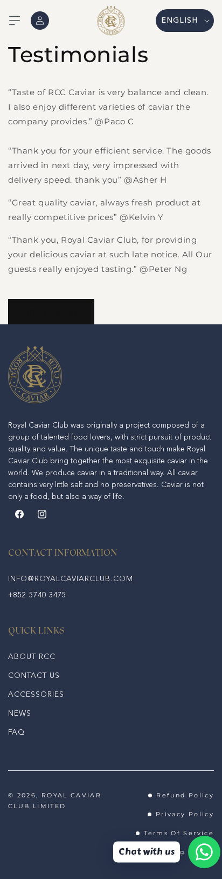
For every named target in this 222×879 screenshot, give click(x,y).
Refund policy (185, 795)
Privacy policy (185, 814)
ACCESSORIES (36, 694)
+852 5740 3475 (37, 595)
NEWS (19, 713)
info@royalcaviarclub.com (70, 579)
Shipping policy (181, 852)
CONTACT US (34, 676)
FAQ (16, 732)
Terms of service (179, 833)
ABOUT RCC (32, 657)
